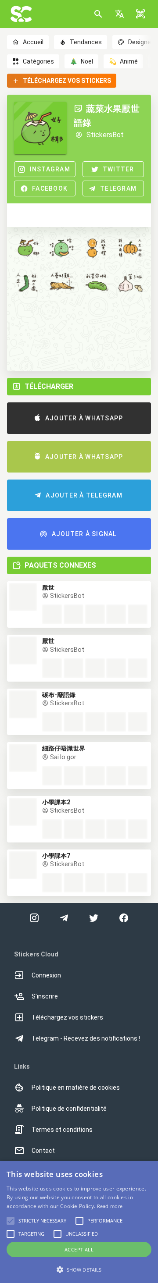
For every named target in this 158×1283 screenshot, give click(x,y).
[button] (119, 14)
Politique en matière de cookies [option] (76, 1087)
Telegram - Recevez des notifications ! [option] (86, 1038)
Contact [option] (43, 1150)
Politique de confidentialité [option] (69, 1108)
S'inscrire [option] (45, 996)
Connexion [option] (46, 975)
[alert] (79, 1222)
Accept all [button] (79, 1249)
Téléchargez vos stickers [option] (67, 1017)
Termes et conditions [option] (62, 1129)
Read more (110, 1206)
